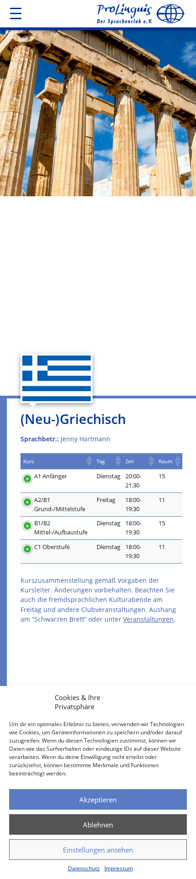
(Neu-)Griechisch (73, 419)
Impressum (118, 868)
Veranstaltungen (148, 619)
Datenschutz (84, 868)
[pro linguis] (140, 14)
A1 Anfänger (50, 476)
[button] (89, 460)
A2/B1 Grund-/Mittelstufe (59, 504)
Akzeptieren (98, 799)
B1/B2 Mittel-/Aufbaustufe (61, 527)
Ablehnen (98, 824)
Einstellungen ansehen (98, 849)
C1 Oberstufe (52, 547)
